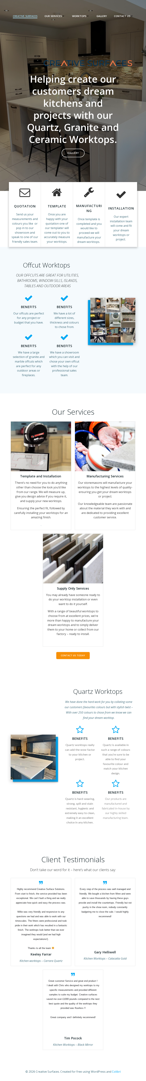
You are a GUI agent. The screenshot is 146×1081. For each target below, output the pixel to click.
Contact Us (122, 16)
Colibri (116, 1072)
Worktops (79, 16)
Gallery (102, 16)
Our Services (53, 16)
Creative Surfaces (25, 16)
